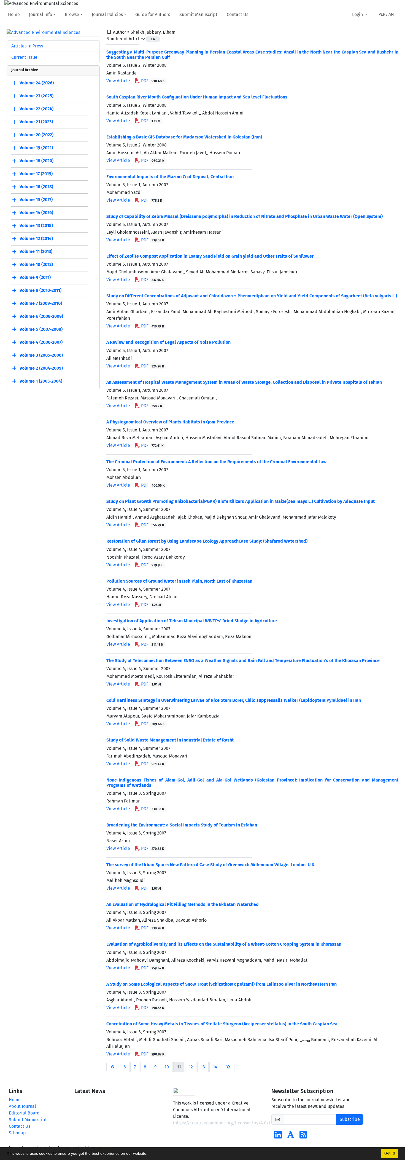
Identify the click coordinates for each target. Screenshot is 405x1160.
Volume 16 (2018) (36, 187)
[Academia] (291, 1136)
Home (14, 14)
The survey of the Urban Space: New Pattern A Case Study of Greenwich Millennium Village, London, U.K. (210, 864)
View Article (118, 80)
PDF (152, 80)
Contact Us (237, 14)
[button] (149, 1154)
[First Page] (112, 1067)
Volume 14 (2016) (36, 212)
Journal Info (40, 14)
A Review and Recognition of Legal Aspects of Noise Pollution (168, 342)
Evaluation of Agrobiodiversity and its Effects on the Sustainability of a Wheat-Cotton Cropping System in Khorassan (223, 944)
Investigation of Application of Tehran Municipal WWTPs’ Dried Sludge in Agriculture (191, 620)
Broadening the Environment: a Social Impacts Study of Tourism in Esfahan (181, 825)
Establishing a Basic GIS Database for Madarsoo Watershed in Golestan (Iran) (184, 137)
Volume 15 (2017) (36, 199)
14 (215, 1067)
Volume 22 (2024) (36, 109)
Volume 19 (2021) (36, 148)
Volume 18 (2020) (36, 161)
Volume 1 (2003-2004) (41, 381)
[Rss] (303, 1136)
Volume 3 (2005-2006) (41, 355)
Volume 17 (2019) (36, 174)
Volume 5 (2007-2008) (41, 329)
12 (191, 1067)
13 (203, 1067)
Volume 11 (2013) (36, 251)
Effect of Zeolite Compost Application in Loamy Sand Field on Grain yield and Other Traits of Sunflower (210, 256)
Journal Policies (107, 14)
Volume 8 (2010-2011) (40, 290)
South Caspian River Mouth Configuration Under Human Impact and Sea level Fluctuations (196, 97)
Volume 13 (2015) (36, 225)
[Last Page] (228, 1067)
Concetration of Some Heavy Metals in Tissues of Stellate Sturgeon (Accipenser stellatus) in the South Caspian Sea (221, 1023)
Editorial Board (24, 1113)
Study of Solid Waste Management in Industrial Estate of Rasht (170, 740)
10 (166, 1067)
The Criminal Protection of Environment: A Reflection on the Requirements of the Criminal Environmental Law (216, 461)
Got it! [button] (389, 1153)
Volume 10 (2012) (36, 264)
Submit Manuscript (198, 14)
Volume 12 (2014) (36, 238)
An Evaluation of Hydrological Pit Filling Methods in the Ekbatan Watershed (182, 904)
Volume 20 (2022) (36, 135)
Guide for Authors (152, 14)
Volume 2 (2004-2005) (41, 368)
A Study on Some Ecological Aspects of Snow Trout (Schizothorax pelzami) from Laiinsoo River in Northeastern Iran (221, 984)
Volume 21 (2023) (36, 122)
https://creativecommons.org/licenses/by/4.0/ (221, 1123)
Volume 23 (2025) (36, 96)
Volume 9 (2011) (35, 277)
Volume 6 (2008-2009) (41, 316)
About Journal (22, 1106)
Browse (72, 14)
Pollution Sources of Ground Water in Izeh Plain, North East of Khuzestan (179, 581)
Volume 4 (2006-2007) (41, 342)
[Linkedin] (278, 1136)
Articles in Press (27, 46)
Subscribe (350, 1119)
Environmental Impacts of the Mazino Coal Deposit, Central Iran (170, 176)
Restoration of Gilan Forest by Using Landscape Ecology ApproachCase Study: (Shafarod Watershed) (206, 541)
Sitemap (17, 1132)
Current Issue (24, 57)
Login (358, 14)
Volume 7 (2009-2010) (41, 303)
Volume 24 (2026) (37, 83)
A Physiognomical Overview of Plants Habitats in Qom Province (170, 422)
